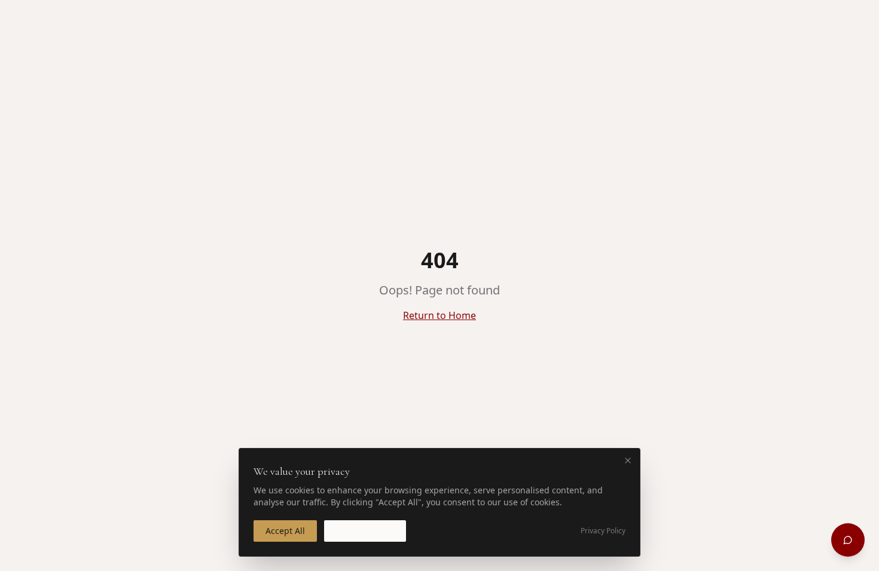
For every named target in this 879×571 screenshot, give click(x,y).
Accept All (285, 530)
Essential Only (365, 530)
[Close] (628, 460)
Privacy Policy (603, 531)
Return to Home (439, 315)
